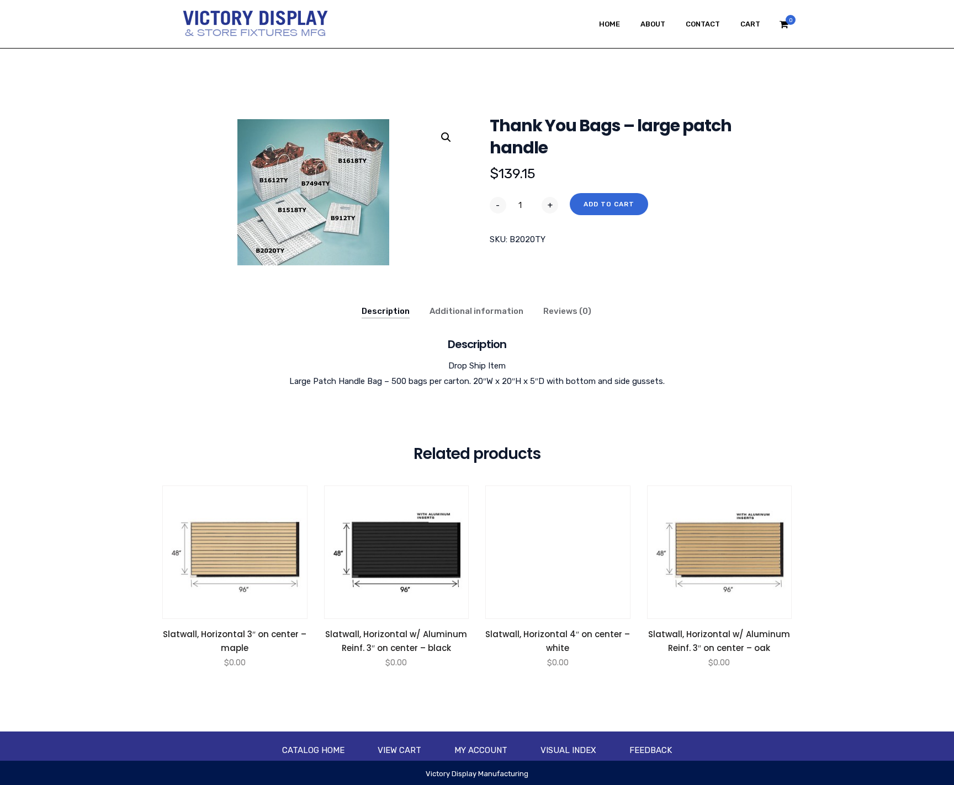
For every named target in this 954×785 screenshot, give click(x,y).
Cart (750, 24)
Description (386, 311)
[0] (784, 27)
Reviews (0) (567, 311)
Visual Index (568, 750)
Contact (703, 24)
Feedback (650, 750)
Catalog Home (313, 750)
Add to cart (609, 204)
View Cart (399, 750)
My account (480, 750)
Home (609, 24)
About (652, 24)
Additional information (476, 311)
